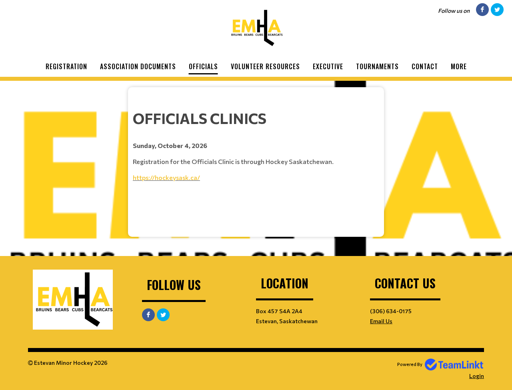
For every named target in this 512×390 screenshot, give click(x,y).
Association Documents (138, 66)
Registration (66, 66)
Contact (425, 66)
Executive (328, 66)
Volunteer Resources (265, 66)
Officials (203, 66)
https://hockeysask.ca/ (166, 177)
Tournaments (377, 66)
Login (476, 375)
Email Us (381, 321)
